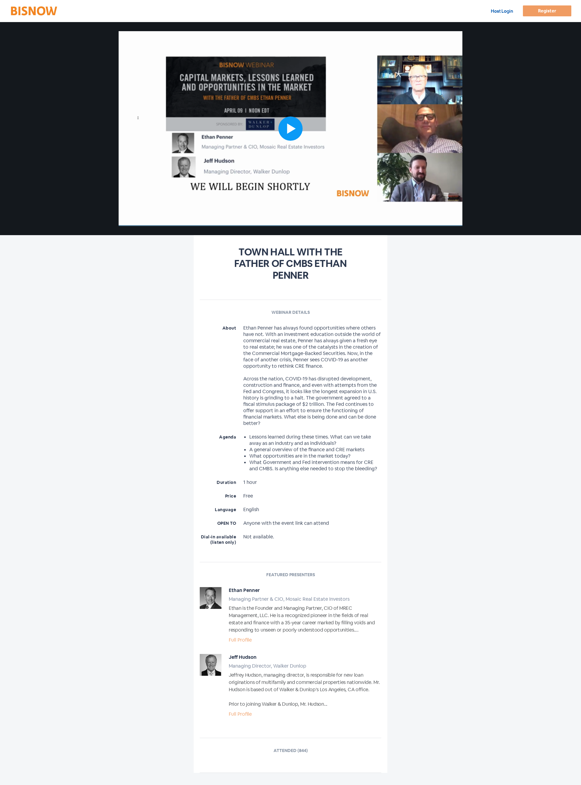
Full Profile (240, 640)
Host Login (502, 11)
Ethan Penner (244, 590)
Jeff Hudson (243, 657)
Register (547, 11)
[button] (290, 128)
